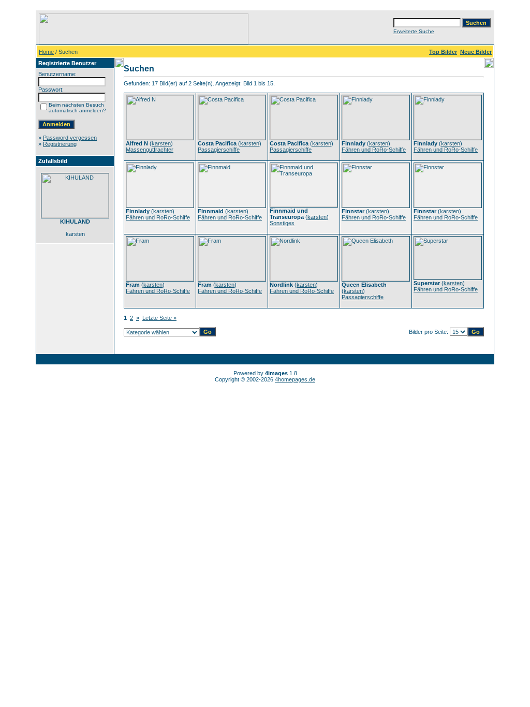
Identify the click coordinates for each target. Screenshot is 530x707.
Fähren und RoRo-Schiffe (374, 149)
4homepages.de (295, 379)
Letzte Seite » (159, 318)
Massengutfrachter (149, 149)
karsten (161, 143)
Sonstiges (282, 223)
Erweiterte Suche (413, 31)
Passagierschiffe (219, 149)
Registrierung (60, 144)
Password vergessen (70, 138)
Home (46, 52)
